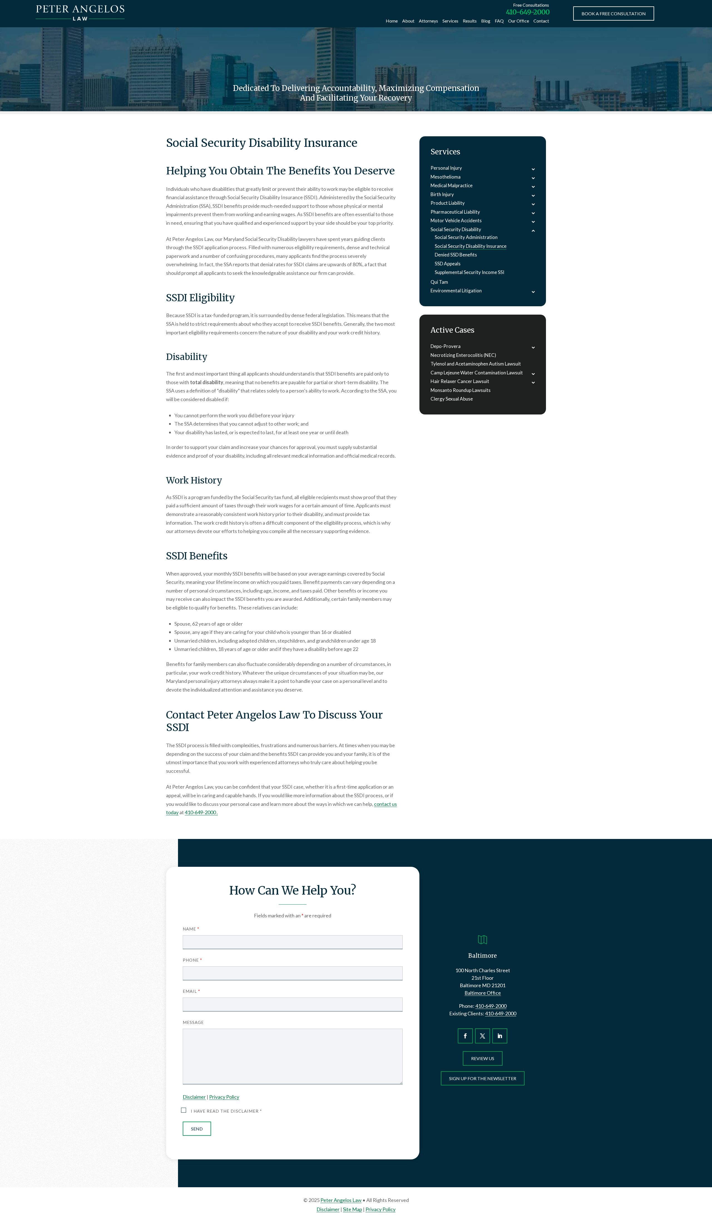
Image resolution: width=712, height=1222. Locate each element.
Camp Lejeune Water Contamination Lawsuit (477, 373)
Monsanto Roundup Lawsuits (461, 390)
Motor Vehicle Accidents (456, 220)
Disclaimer (194, 1097)
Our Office (518, 20)
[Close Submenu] (533, 230)
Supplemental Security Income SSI (469, 272)
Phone (192, 959)
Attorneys (428, 20)
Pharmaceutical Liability (455, 212)
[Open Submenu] (533, 169)
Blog (485, 20)
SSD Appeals (448, 263)
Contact (541, 20)
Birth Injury (442, 194)
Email (191, 991)
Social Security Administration (466, 237)
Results (470, 20)
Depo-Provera (446, 346)
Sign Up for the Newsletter (482, 1078)
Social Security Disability (456, 229)
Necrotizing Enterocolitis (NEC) (463, 355)
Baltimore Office (482, 993)
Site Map (352, 1209)
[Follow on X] (482, 1035)
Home (392, 20)
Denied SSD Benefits (456, 255)
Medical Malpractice (452, 185)
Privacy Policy (224, 1097)
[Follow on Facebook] (465, 1035)
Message (193, 1022)
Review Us (482, 1058)
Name (191, 928)
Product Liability (448, 203)
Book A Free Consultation (614, 13)
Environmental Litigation (456, 290)
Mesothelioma (446, 177)
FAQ (499, 20)
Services (450, 20)
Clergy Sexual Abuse (452, 399)
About (408, 20)
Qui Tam (439, 282)
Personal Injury (446, 168)
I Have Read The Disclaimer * (226, 1111)
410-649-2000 (528, 12)
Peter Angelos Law (341, 1200)
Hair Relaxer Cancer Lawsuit (460, 381)
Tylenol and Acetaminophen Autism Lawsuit (476, 364)
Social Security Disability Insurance (470, 246)
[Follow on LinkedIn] (499, 1035)
